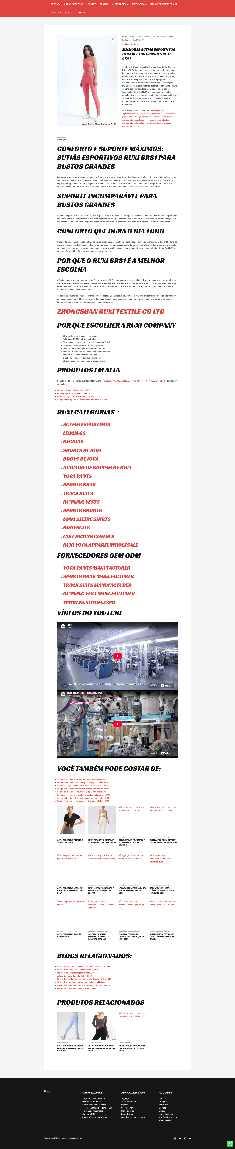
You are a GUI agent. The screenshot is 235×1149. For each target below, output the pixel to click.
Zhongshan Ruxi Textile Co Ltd (110, 311)
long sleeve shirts (87, 519)
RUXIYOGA (55, 4)
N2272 (126, 381)
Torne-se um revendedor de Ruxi (97, 1108)
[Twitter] (180, 1138)
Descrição (61, 139)
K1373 (119, 381)
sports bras (79, 484)
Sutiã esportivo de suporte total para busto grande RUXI (82, 779)
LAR (160, 1098)
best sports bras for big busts (139, 114)
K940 (147, 381)
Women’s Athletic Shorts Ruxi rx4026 (73, 390)
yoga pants (77, 476)
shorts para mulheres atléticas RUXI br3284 (76, 988)
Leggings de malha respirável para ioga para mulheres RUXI (84, 782)
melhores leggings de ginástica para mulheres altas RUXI (83, 798)
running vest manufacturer (99, 593)
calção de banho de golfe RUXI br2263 (74, 976)
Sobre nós (56, 13)
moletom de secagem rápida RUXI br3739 (75, 973)
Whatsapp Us (165, 1120)
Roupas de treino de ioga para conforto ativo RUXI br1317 (83, 801)
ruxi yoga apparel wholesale (100, 545)
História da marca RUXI (92, 1101)
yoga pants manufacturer (96, 568)
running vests (81, 502)
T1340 (133, 381)
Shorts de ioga (120, 4)
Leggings (91, 4)
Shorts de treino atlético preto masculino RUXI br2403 (81, 982)
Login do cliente (166, 1114)
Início (124, 37)
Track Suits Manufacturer (93, 1111)
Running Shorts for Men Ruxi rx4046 (73, 393)
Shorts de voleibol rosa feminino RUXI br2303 (77, 969)
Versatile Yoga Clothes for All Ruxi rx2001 (76, 396)
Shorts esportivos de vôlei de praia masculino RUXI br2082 (83, 966)
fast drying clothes (88, 536)
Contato (69, 13)
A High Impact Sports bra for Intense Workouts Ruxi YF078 (83, 400)
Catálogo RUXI (88, 1114)
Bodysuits (76, 527)
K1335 (113, 381)
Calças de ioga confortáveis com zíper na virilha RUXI (81, 792)
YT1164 (140, 381)
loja (65, 384)
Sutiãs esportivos (73, 4)
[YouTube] (190, 1138)
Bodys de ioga (139, 4)
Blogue (81, 13)
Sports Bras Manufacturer (94, 1105)
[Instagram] (185, 1138)
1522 (159, 381)
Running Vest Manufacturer (94, 1117)
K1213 (106, 381)
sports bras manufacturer (98, 576)
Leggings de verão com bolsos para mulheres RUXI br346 (83, 789)
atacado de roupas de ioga (163, 4)
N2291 (153, 381)
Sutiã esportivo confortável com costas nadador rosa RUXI (83, 795)
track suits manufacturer (97, 585)
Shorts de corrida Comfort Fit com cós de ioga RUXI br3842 (84, 979)
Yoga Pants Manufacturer (94, 1098)
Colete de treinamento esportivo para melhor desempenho (83, 985)
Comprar (163, 1101)
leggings (74, 433)
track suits (78, 493)
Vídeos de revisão (129, 1108)
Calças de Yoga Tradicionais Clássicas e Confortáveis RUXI (84, 785)
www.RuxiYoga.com (89, 602)
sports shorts (82, 510)
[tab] (61, 139)
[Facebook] (175, 1138)
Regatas (104, 4)
